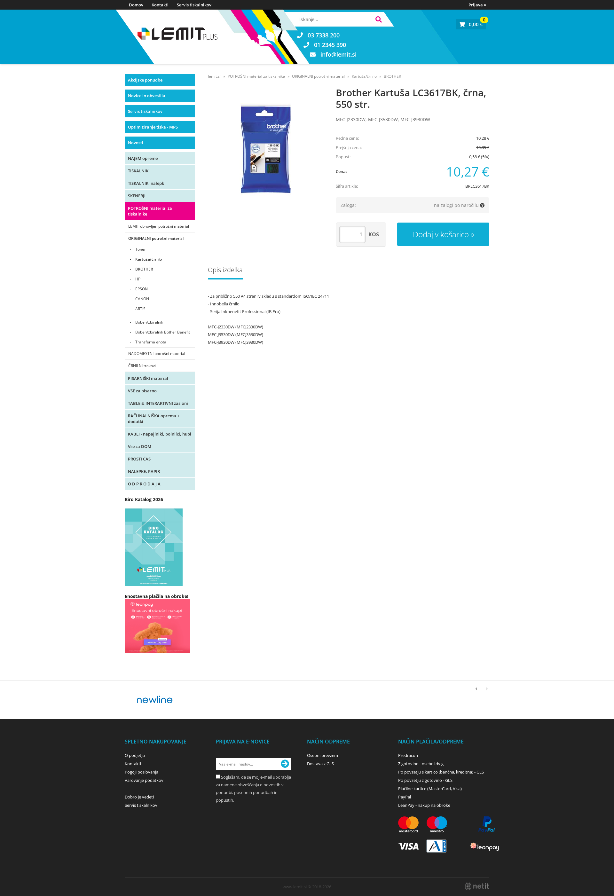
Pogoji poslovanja (141, 772)
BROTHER (144, 269)
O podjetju (135, 755)
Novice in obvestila (146, 95)
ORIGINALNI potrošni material (156, 238)
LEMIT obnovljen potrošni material (158, 226)
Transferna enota (150, 342)
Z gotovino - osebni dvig (421, 763)
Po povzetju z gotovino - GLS (425, 780)
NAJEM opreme (143, 158)
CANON (142, 299)
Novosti (135, 142)
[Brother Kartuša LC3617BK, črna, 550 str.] (265, 149)
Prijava (477, 5)
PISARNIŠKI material (148, 378)
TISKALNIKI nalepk (146, 183)
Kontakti (160, 5)
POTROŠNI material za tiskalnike (150, 211)
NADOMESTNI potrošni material (156, 353)
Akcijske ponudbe (145, 80)
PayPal (404, 797)
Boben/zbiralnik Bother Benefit (162, 332)
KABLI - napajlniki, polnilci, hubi (159, 434)
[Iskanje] (378, 20)
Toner (140, 249)
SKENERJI (137, 196)
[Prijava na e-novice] (285, 764)
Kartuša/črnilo (148, 259)
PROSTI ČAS (139, 459)
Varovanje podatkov (144, 780)
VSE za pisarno (142, 391)
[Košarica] (471, 24)
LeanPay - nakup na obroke (424, 805)
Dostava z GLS (320, 763)
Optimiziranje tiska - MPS (153, 127)
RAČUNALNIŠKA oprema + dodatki (153, 418)
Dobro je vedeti (139, 797)
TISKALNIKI (139, 171)
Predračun (408, 755)
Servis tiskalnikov (194, 5)
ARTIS (140, 308)
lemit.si (214, 76)
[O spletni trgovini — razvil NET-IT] (477, 886)
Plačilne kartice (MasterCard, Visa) (430, 788)
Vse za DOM (139, 446)
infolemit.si (338, 54)
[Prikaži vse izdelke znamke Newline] (155, 699)
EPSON (141, 289)
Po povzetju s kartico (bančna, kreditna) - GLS (441, 772)
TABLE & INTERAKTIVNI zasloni (158, 403)
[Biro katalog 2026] (154, 584)
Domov (136, 5)
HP (137, 279)
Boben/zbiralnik (149, 322)
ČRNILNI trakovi (142, 365)
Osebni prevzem (322, 755)
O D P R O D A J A (144, 484)
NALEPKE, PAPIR (144, 471)
